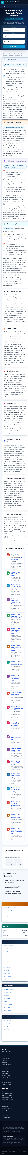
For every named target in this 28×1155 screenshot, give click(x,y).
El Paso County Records (9, 910)
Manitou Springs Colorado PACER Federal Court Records (15, 678)
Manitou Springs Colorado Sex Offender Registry (16, 816)
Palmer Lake (18, 861)
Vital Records (7, 958)
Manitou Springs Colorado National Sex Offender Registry (16, 648)
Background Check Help (7, 1095)
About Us (4, 1091)
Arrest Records (5, 1058)
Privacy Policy (4, 1151)
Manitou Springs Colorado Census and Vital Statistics (17, 708)
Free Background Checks (8, 1080)
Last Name (14, 33)
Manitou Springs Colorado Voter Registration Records (17, 663)
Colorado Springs (10, 864)
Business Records (8, 1036)
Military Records (8, 1026)
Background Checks (9, 945)
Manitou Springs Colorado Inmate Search (15, 775)
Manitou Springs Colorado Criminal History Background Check (16, 831)
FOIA (5, 979)
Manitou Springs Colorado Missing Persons (15, 789)
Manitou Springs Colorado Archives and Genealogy (16, 723)
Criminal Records (8, 916)
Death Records (7, 976)
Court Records (7, 913)
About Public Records (7, 1093)
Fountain (20, 864)
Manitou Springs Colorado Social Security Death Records (15, 631)
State (14, 39)
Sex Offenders (7, 955)
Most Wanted (5, 1113)
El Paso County (11, 55)
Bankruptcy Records (6, 1077)
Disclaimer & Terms (12, 1151)
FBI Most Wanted (15, 554)
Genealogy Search (8, 1023)
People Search (5, 1071)
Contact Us (4, 1101)
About (24, 1151)
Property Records (8, 920)
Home (4, 53)
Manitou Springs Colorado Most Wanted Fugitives (15, 803)
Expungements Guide (7, 1097)
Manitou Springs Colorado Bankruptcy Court (17, 737)
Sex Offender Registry (7, 1108)
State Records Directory (7, 1099)
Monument (9, 861)
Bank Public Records (6, 1064)
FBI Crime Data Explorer (15, 127)
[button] (14, 881)
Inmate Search (7, 951)
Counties (18, 53)
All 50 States (7, 967)
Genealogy (6, 970)
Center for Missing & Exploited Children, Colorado (16, 694)
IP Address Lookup (6, 1084)
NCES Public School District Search (15, 65)
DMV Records (7, 973)
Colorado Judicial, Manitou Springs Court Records (16, 750)
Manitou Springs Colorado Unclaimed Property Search (16, 616)
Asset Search (7, 1032)
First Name (14, 27)
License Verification (6, 1082)
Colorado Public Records (10, 907)
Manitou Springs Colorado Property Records (16, 573)
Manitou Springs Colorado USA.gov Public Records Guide (17, 586)
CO (14, 53)
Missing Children (8, 1029)
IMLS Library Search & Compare (14, 166)
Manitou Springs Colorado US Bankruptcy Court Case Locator (16, 601)
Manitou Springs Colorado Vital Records (15, 762)
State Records (9, 53)
